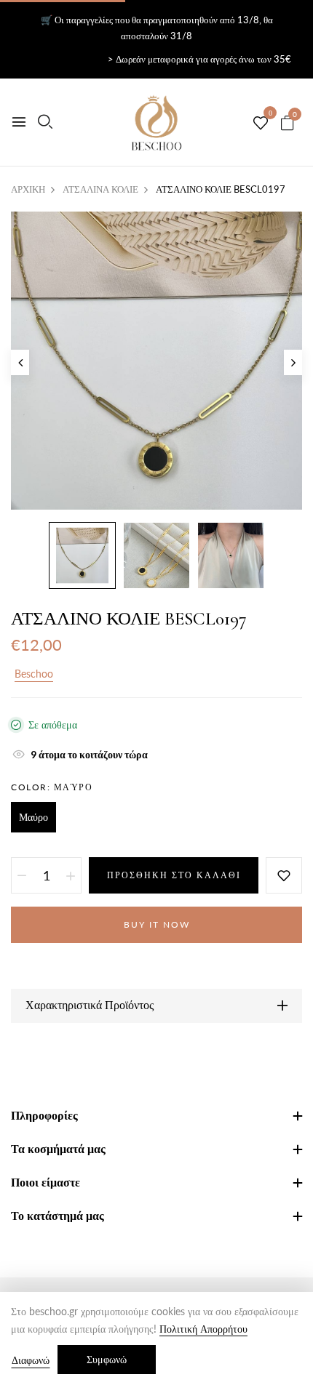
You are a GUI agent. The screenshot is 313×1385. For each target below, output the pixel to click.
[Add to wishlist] (284, 875)
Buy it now (157, 924)
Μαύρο (33, 817)
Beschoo (34, 673)
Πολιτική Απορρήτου (203, 1328)
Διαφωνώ (30, 1360)
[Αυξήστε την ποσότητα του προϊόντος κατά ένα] (70, 875)
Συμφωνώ (107, 1359)
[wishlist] (260, 123)
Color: (51, 787)
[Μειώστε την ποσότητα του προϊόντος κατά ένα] (22, 875)
